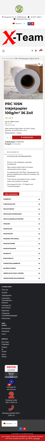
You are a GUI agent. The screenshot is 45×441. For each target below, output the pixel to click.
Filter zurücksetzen (11, 194)
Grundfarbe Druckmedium (13, 278)
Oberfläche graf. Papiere (13, 273)
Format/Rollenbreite (11, 263)
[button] (39, 64)
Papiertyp (7, 253)
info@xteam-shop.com (23, 19)
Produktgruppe (9, 248)
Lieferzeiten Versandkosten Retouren (7, 300)
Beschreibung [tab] (13, 152)
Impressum (5, 310)
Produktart (8, 233)
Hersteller (7, 229)
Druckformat (8, 209)
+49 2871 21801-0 (36, 17)
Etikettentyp (8, 258)
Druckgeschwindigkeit (12, 214)
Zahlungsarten (6, 295)
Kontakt (4, 292)
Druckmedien (10, 58)
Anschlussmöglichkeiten (13, 219)
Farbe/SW (7, 199)
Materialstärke (9, 268)
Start (3, 58)
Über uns (5, 290)
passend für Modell (11, 238)
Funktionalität (9, 204)
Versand (10, 123)
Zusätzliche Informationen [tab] (19, 156)
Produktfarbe (9, 243)
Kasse (4, 334)
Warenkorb (28, 137)
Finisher (6, 224)
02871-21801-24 (11, 402)
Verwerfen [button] (36, 438)
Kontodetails (6, 328)
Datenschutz (6, 318)
